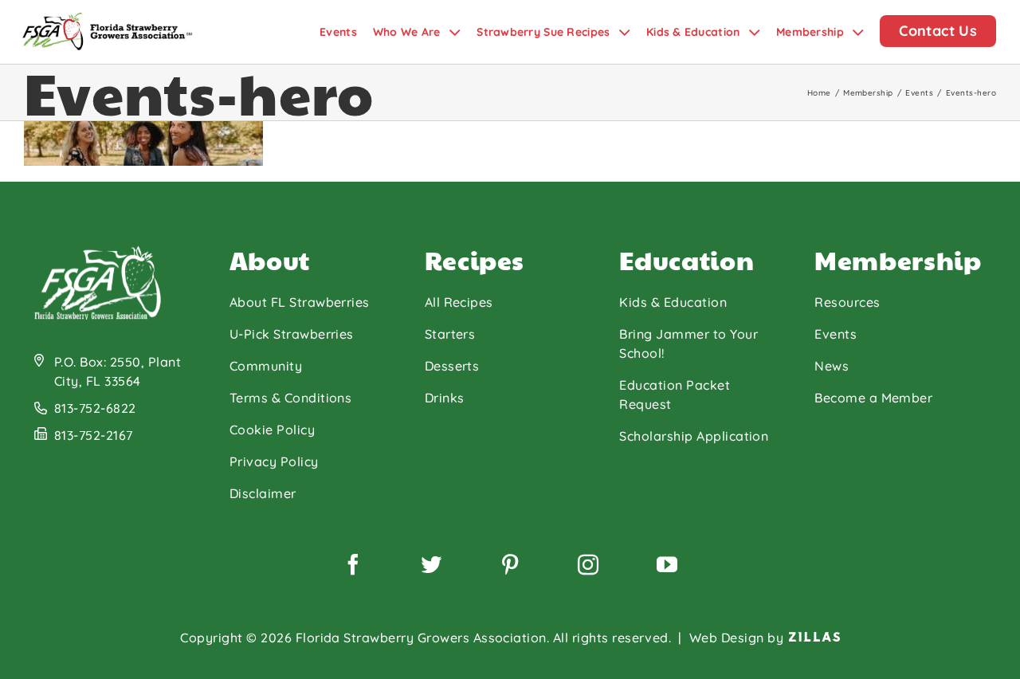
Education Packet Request (674, 394)
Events (835, 334)
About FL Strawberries (300, 302)
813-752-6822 (95, 408)
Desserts (452, 366)
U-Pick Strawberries (292, 334)
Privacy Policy (274, 461)
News (831, 366)
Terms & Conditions (291, 398)
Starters (450, 334)
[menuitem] (346, 32)
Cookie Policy (272, 430)
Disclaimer (263, 493)
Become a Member (873, 398)
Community (266, 366)
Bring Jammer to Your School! (688, 343)
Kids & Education (673, 302)
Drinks (445, 398)
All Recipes (459, 302)
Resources (847, 302)
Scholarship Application (693, 436)
